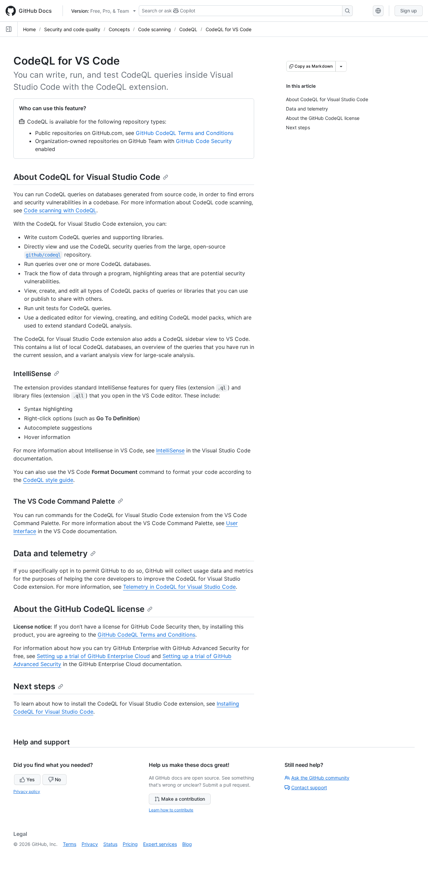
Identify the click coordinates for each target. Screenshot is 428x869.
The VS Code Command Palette (64, 501)
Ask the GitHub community (320, 778)
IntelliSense (32, 374)
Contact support (309, 787)
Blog (187, 844)
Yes (30, 779)
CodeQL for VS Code (228, 29)
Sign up (408, 10)
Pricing (130, 844)
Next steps (34, 686)
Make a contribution (183, 799)
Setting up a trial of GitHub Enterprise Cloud (93, 656)
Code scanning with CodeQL (60, 210)
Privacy (90, 844)
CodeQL (188, 29)
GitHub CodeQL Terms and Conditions (184, 133)
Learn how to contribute (171, 809)
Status (110, 844)
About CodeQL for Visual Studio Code (86, 177)
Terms (69, 844)
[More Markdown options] (341, 66)
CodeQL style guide (48, 480)
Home (29, 29)
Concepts (119, 29)
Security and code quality (72, 29)
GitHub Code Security (204, 141)
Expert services (160, 844)
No (58, 779)
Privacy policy (26, 791)
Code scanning (154, 29)
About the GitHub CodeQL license (78, 609)
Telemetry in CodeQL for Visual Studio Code (179, 586)
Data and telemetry (50, 553)
